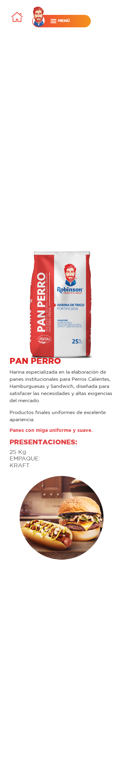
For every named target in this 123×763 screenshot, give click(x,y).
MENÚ (63, 20)
